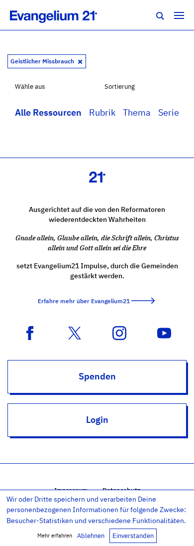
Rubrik (102, 112)
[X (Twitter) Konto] (75, 332)
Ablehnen (90, 536)
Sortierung (119, 86)
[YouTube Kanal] (164, 332)
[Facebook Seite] (30, 332)
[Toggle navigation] (179, 15)
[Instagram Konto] (119, 332)
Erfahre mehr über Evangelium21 (84, 301)
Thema (137, 112)
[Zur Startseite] (64, 14)
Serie (168, 112)
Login (97, 419)
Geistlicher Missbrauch (43, 61)
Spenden (97, 376)
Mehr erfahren (54, 535)
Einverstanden (133, 536)
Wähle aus (30, 86)
